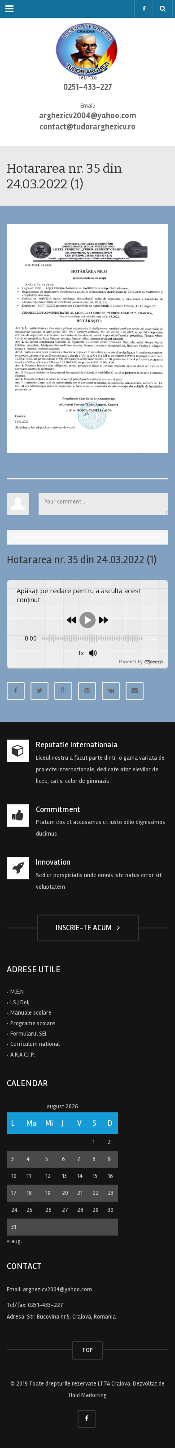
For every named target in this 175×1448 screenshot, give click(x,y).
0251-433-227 (45, 1305)
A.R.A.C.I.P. (22, 1054)
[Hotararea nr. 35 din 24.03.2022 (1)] (87, 338)
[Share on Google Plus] (63, 691)
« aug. (14, 1241)
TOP (87, 1350)
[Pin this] (87, 691)
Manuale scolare (31, 1012)
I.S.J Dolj (20, 1002)
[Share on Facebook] (16, 691)
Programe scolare (32, 1023)
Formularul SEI (28, 1033)
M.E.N (17, 991)
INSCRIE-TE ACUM (85, 927)
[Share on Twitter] (39, 691)
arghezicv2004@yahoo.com (57, 1289)
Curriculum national (35, 1044)
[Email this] (135, 691)
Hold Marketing (88, 1395)
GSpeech (153, 661)
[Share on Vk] (111, 691)
